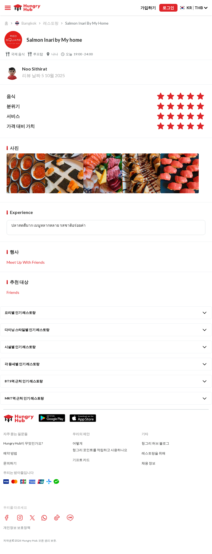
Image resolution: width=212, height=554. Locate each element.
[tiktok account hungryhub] (57, 517)
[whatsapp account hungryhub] (44, 518)
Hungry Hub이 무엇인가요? (23, 443)
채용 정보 (148, 463)
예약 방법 (10, 453)
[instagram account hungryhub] (20, 517)
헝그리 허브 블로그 (155, 443)
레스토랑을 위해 (153, 453)
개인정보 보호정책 (16, 528)
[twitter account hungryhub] (32, 517)
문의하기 (10, 463)
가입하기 (148, 7)
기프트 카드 (81, 460)
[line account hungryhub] (70, 517)
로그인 (168, 7)
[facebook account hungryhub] (6, 517)
